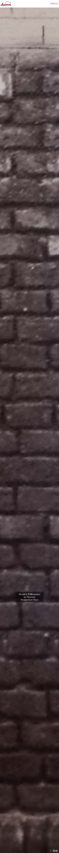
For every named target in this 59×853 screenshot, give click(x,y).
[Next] (56, 851)
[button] (54, 4)
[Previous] (54, 851)
